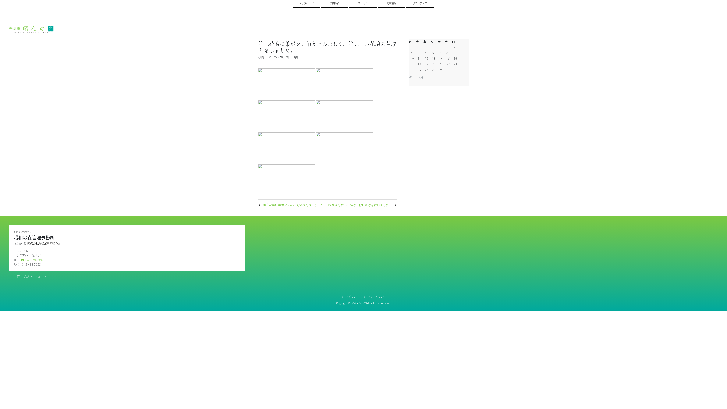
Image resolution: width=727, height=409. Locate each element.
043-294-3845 (34, 259)
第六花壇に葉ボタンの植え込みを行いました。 (295, 205)
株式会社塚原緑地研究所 (43, 243)
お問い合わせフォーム (31, 276)
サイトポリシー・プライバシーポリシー (363, 296)
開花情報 (391, 3)
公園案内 (335, 3)
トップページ (306, 3)
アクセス (363, 3)
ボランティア (420, 3)
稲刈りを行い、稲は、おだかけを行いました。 (360, 205)
